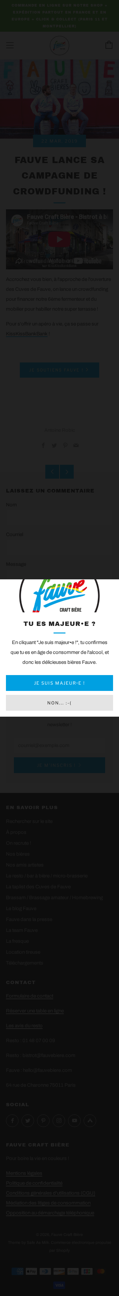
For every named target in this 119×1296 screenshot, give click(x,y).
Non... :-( (59, 702)
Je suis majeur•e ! (59, 683)
